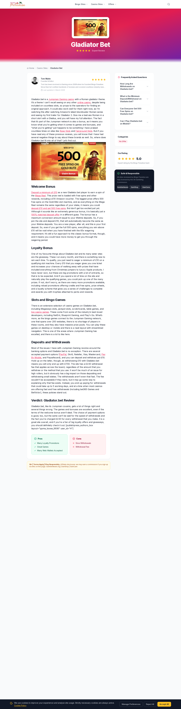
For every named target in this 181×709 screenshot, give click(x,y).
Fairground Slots (84, 131)
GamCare (73, 467)
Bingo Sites (80, 4)
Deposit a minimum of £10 (44, 192)
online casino (84, 102)
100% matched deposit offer (45, 214)
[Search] (168, 4)
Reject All (150, 704)
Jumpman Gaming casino (61, 99)
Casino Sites (97, 4)
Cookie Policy (20, 705)
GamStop (65, 467)
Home (31, 68)
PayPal (62, 354)
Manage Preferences (131, 704)
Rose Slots (65, 131)
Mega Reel (40, 195)
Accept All (164, 704)
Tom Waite (46, 79)
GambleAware (122, 187)
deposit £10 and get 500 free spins (48, 208)
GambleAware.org (53, 467)
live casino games (40, 312)
